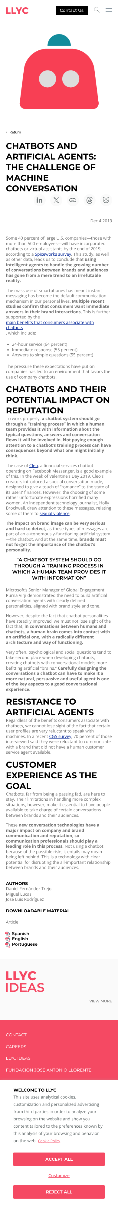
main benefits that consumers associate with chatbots (50, 325)
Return (15, 132)
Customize (59, 1175)
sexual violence (55, 514)
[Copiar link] (73, 200)
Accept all (59, 1159)
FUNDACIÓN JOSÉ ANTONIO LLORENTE (49, 1070)
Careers (16, 1046)
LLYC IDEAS (18, 1058)
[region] (59, 1142)
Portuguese (25, 944)
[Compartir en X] (56, 200)
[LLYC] (17, 10)
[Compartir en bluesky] (106, 200)
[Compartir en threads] (90, 200)
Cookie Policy (49, 1140)
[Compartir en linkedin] (40, 200)
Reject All (59, 1192)
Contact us (72, 10)
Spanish (20, 933)
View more (100, 1001)
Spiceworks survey (53, 254)
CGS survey (60, 736)
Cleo (33, 466)
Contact (16, 1035)
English (20, 938)
